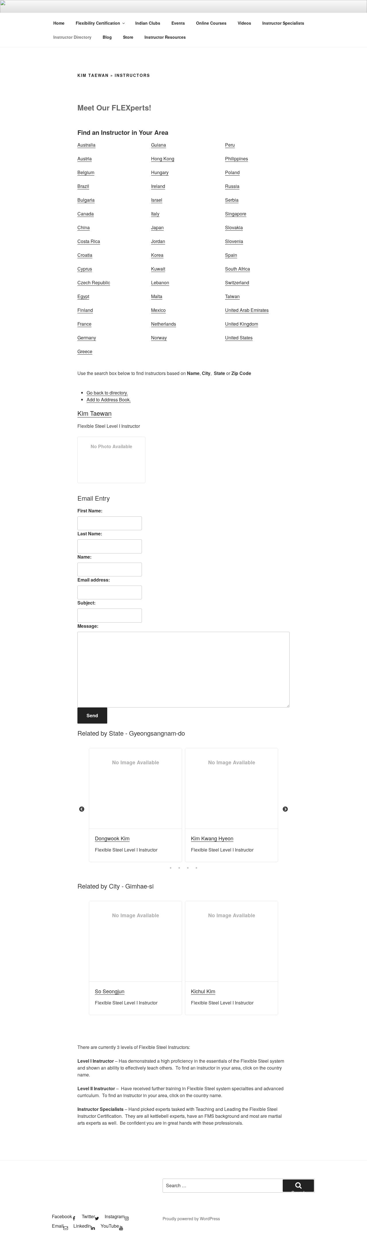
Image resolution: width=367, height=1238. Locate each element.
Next (285, 809)
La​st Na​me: (89, 533)
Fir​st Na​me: (89, 510)
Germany (86, 337)
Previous (82, 809)
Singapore (235, 213)
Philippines (236, 158)
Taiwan (232, 296)
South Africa (237, 268)
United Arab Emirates (247, 310)
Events (178, 23)
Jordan (158, 241)
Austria (84, 158)
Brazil (83, 186)
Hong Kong (162, 158)
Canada (85, 213)
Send (92, 715)
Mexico (158, 310)
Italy (155, 213)
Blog (107, 37)
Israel (156, 200)
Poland (232, 172)
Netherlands (163, 323)
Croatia (84, 255)
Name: (84, 556)
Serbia (232, 200)
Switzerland (237, 282)
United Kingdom (241, 323)
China (83, 227)
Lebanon (160, 282)
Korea (157, 255)
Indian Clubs (147, 23)
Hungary (160, 172)
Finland (85, 310)
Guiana (158, 144)
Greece (84, 351)
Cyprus (84, 268)
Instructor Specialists (283, 23)
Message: (87, 626)
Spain (231, 255)
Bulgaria (86, 200)
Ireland (158, 186)
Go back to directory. (107, 392)
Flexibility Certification (98, 23)
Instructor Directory (72, 37)
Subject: (86, 602)
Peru (230, 144)
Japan (157, 227)
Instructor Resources (165, 37)
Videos (244, 23)
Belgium (85, 172)
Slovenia (234, 241)
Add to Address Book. (109, 399)
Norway (159, 337)
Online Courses (211, 23)
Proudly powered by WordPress (191, 1218)
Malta (156, 296)
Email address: (93, 579)
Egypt (83, 296)
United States (239, 337)
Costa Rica (88, 241)
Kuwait (158, 268)
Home (59, 23)
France (84, 323)
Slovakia (234, 227)
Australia (86, 144)
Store (128, 37)
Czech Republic (93, 282)
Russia (232, 186)
